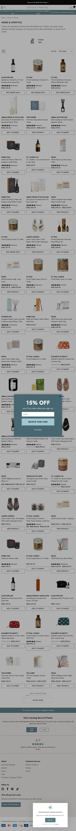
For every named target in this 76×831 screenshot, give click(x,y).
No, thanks (38, 430)
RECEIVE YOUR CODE (38, 422)
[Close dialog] (59, 396)
